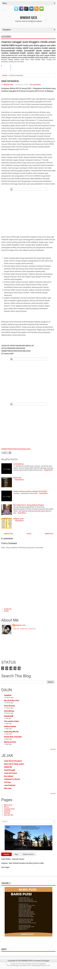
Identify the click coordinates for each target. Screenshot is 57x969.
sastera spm (49, 50)
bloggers (34, 41)
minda (44, 41)
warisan (52, 48)
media (25, 45)
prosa (19, 57)
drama (36, 45)
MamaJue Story (10, 742)
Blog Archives (28, 854)
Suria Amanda (9, 706)
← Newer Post (7, 534)
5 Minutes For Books (12, 779)
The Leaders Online (11, 721)
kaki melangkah (29, 55)
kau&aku (31, 57)
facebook (8, 609)
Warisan (7, 813)
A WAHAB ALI (18, 464)
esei (31, 48)
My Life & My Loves (11, 700)
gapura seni (45, 45)
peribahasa (4, 62)
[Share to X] (7, 452)
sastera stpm (33, 53)
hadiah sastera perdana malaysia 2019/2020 (30, 491)
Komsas (4, 59)
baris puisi (17, 478)
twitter (6, 611)
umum (52, 41)
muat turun (24, 59)
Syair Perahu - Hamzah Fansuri (12, 859)
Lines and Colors (10, 773)
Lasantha (43, 964)
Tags (16, 854)
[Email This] (2, 452)
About (6, 807)
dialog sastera (13, 59)
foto (16, 55)
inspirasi (6, 41)
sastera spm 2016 (14, 62)
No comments (35, 85)
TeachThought (9, 770)
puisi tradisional (7, 55)
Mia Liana (7, 788)
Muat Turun (8, 805)
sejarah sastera (48, 53)
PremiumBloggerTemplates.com (18, 965)
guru (9, 57)
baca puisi (39, 57)
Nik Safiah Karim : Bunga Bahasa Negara (28, 505)
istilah (46, 57)
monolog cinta (51, 59)
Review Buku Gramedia (13, 737)
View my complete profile (24, 629)
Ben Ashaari (8, 776)
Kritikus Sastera (10, 726)
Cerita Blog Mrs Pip (11, 732)
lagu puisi (40, 55)
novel (20, 55)
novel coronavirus (10, 80)
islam (53, 45)
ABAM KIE (8, 767)
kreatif (23, 53)
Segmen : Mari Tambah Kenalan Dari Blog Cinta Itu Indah (22, 863)
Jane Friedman (9, 785)
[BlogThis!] (5, 452)
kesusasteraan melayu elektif (14, 48)
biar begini (5, 867)
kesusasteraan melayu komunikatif (18, 50)
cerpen (46, 55)
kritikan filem (40, 59)
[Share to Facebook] (10, 452)
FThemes (21, 964)
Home (6, 67)
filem (22, 62)
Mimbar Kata (8, 85)
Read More (48, 470)
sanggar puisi (20, 41)
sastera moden (41, 48)
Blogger (46, 961)
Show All (53, 749)
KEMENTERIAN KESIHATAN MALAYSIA (15, 449)
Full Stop (7, 782)
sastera (14, 57)
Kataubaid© (8, 716)
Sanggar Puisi (9, 809)
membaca (52, 57)
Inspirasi (7, 811)
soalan (25, 57)
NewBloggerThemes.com (41, 965)
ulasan (39, 50)
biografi (18, 45)
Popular (6, 854)
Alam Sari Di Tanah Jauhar (14, 764)
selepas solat (18, 519)
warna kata (8, 45)
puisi (31, 45)
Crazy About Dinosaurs (13, 761)
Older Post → (50, 534)
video (32, 59)
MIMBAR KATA (28, 17)
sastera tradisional (10, 53)
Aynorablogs (9, 711)
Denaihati (7, 695)
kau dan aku (8, 815)
